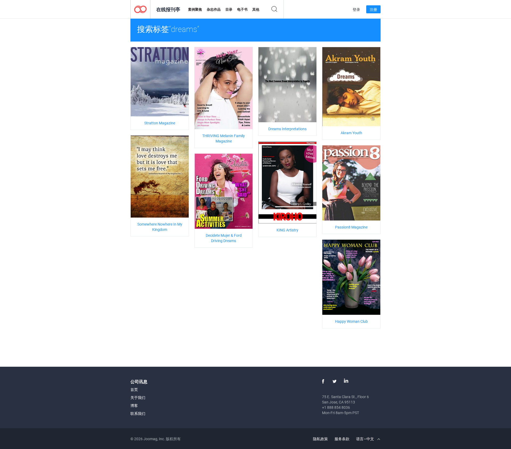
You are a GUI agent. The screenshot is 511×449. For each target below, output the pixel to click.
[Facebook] (323, 381)
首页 (134, 389)
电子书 (242, 9)
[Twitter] (334, 381)
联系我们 (137, 413)
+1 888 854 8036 (336, 407)
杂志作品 (214, 9)
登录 (356, 9)
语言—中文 (365, 438)
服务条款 (342, 438)
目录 (228, 9)
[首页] (140, 8)
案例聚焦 (195, 9)
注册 (373, 9)
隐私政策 (320, 438)
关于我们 (137, 397)
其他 (255, 9)
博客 (134, 405)
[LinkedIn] (346, 381)
